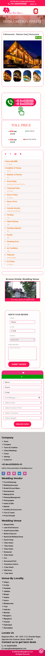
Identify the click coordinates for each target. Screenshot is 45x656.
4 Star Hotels (8, 555)
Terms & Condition (11, 447)
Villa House (8, 570)
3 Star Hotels (8, 543)
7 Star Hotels (8, 546)
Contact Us (8, 460)
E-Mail (12, 327)
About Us (33, 4)
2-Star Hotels (9, 567)
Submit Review (19, 364)
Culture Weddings (10, 450)
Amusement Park (10, 561)
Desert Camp (8, 540)
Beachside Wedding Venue (13, 537)
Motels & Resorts (10, 534)
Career (6, 454)
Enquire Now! (22, 424)
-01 (20, 464)
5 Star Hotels (8, 549)
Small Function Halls (11, 531)
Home (6, 441)
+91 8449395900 (18, 4)
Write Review (13, 344)
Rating (12, 336)
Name (12, 318)
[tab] (5, 154)
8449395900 (12, 464)
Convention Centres (11, 564)
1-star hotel (8, 573)
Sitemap (7, 457)
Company (7, 444)
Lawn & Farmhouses (11, 527)
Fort (5, 558)
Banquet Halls (9, 524)
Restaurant (8, 552)
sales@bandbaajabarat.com (14, 649)
